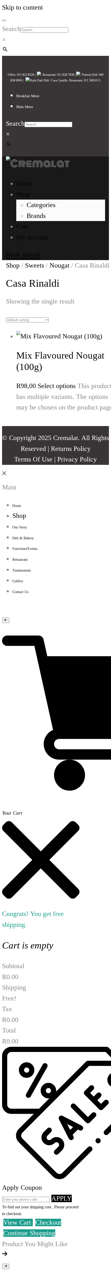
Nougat (59, 265)
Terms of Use (33, 459)
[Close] (4, 476)
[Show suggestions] (5, 620)
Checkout (48, 1222)
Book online (22, 254)
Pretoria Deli (88, 75)
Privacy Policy (77, 459)
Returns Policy (71, 448)
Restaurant (48, 75)
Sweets (34, 265)
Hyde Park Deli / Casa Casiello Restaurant (56, 80)
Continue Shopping (29, 1233)
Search (11, 29)
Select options (57, 386)
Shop (13, 265)
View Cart (18, 1222)
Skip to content (22, 7)
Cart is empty (27, 945)
